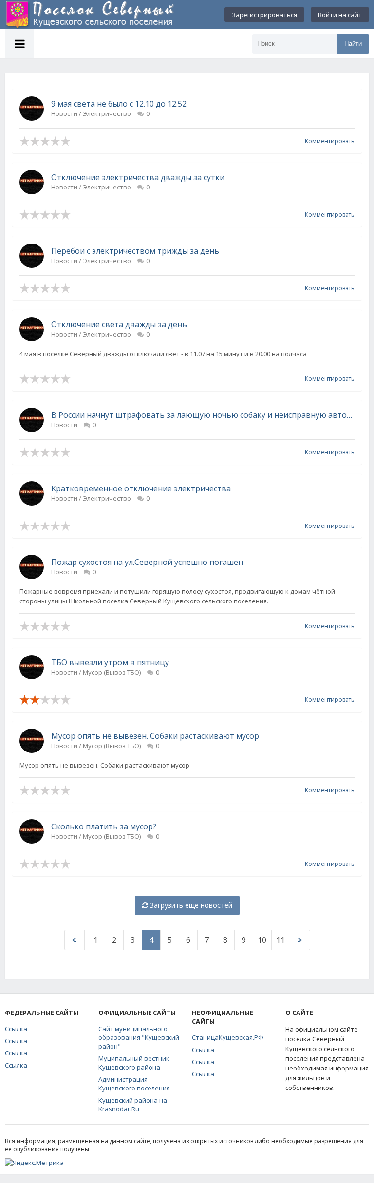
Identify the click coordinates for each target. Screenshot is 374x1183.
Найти (353, 43)
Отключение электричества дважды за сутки (137, 177)
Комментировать (330, 141)
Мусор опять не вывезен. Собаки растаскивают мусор (155, 736)
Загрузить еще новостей (190, 905)
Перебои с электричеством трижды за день (135, 251)
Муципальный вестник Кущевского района (133, 1062)
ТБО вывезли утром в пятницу (110, 662)
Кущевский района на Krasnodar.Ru (132, 1104)
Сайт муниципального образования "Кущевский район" (138, 1037)
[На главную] (90, 14)
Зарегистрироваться (264, 14)
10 (262, 940)
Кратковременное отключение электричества (141, 488)
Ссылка (16, 1028)
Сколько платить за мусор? (103, 826)
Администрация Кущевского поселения (134, 1083)
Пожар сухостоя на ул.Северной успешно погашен (147, 562)
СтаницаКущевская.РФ (227, 1037)
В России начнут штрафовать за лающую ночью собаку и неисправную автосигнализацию (203, 415)
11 (280, 940)
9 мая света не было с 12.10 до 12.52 (119, 104)
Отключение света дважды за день (119, 324)
